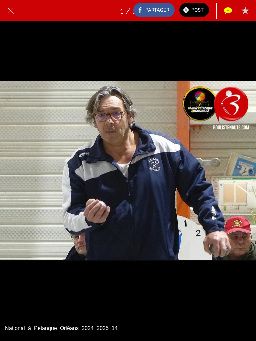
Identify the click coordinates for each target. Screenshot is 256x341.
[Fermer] (11, 11)
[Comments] (228, 11)
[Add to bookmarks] (245, 11)
